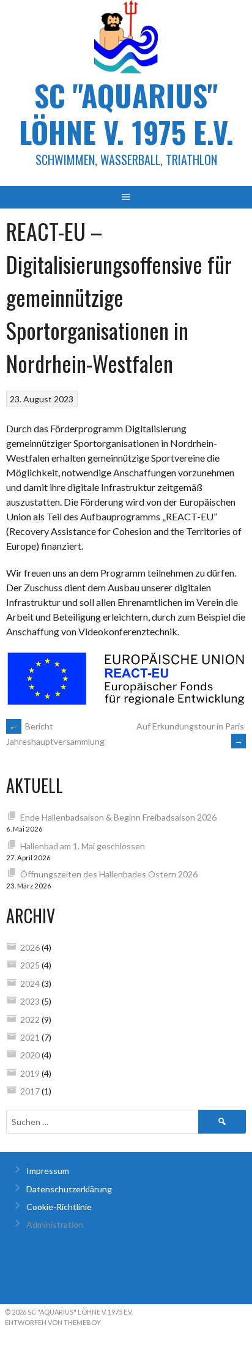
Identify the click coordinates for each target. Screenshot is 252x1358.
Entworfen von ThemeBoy (53, 1322)
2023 (30, 1001)
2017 (30, 1091)
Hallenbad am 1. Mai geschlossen (82, 846)
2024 (30, 983)
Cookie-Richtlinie (59, 1206)
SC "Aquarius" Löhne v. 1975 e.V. (126, 113)
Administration (54, 1224)
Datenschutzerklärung (69, 1189)
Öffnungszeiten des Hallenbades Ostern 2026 (109, 874)
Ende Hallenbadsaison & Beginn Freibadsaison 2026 (118, 817)
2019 (30, 1073)
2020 (30, 1055)
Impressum (47, 1170)
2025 (30, 965)
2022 (30, 1019)
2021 (30, 1037)
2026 (30, 947)
